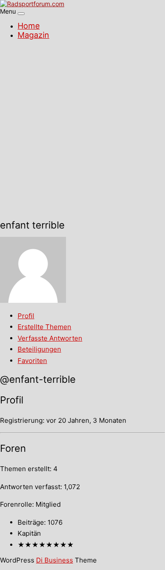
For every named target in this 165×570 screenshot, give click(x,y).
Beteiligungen (39, 349)
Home (29, 25)
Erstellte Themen (44, 327)
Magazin (33, 35)
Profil (26, 316)
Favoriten (32, 360)
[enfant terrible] (33, 300)
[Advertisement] (82, 130)
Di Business (54, 560)
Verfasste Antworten (50, 338)
